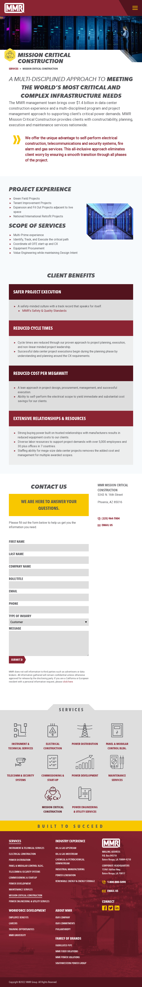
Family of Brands (68, 938)
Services (13, 68)
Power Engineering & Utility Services (29, 901)
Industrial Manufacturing (70, 869)
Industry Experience (70, 841)
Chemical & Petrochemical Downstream (69, 861)
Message (15, 628)
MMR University (17, 935)
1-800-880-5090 (116, 882)
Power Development (20, 883)
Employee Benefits (18, 917)
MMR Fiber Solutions (66, 951)
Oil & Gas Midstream (66, 853)
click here (68, 681)
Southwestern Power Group (70, 963)
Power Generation (65, 875)
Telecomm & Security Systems (24, 871)
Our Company (62, 917)
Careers (13, 923)
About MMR (63, 910)
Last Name (16, 554)
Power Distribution (19, 859)
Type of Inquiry (20, 616)
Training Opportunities (21, 929)
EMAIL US (107, 525)
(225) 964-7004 (110, 518)
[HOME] (14, 8)
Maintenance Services (21, 889)
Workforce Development (27, 910)
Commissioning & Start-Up (23, 877)
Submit (15, 659)
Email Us (112, 891)
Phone (13, 603)
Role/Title (16, 579)
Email (13, 591)
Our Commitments (65, 923)
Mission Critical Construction (25, 895)
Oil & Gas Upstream (65, 848)
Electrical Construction (22, 853)
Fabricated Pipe (63, 945)
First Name (17, 541)
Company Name (20, 566)
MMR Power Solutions (67, 957)
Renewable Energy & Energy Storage (75, 881)
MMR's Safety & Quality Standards (44, 310)
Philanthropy (62, 929)
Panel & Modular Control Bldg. (26, 865)
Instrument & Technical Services (26, 848)
